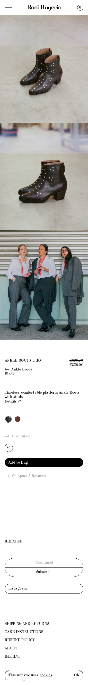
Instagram (17, 588)
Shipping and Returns (27, 624)
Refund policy (20, 640)
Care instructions (24, 632)
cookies (46, 675)
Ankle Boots (21, 369)
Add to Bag (18, 463)
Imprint (12, 657)
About (11, 648)
